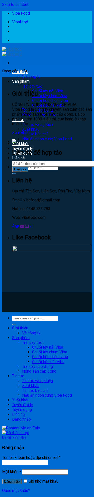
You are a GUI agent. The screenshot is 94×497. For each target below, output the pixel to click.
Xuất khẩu (30, 129)
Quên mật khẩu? (16, 490)
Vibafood (20, 22)
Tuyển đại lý (22, 148)
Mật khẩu (11, 471)
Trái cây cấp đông (37, 366)
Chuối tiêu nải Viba (48, 361)
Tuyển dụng (22, 409)
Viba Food (21, 13)
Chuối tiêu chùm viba (50, 100)
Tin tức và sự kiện (37, 124)
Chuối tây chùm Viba (49, 95)
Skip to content (15, 4)
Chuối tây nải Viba (47, 91)
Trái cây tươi (32, 86)
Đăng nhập (12, 481)
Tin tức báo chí (35, 134)
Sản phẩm (21, 81)
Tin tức (18, 376)
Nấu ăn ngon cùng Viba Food (47, 138)
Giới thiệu (20, 328)
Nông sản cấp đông (39, 371)
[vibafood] (12, 52)
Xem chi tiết (22, 132)
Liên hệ (18, 158)
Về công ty (31, 76)
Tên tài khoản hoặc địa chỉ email (31, 457)
